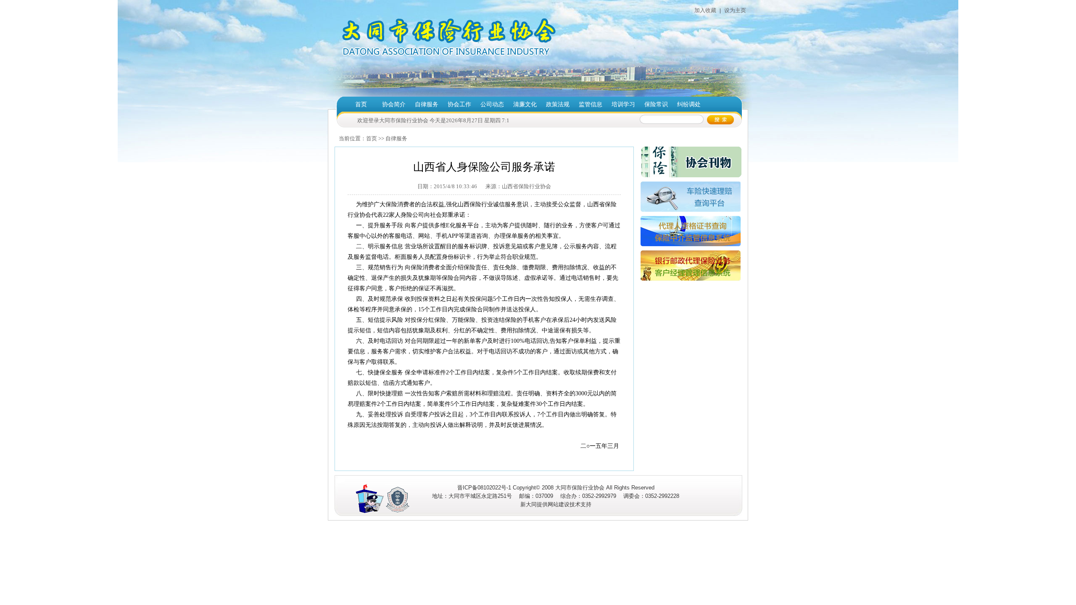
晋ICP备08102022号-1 (484, 487)
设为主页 (734, 10)
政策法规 (558, 104)
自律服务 (426, 104)
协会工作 (459, 104)
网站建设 (559, 504)
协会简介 (394, 104)
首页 (361, 104)
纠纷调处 (689, 104)
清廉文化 (525, 104)
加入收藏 (705, 10)
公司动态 (492, 104)
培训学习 (623, 104)
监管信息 (590, 104)
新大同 (528, 504)
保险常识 (656, 104)
